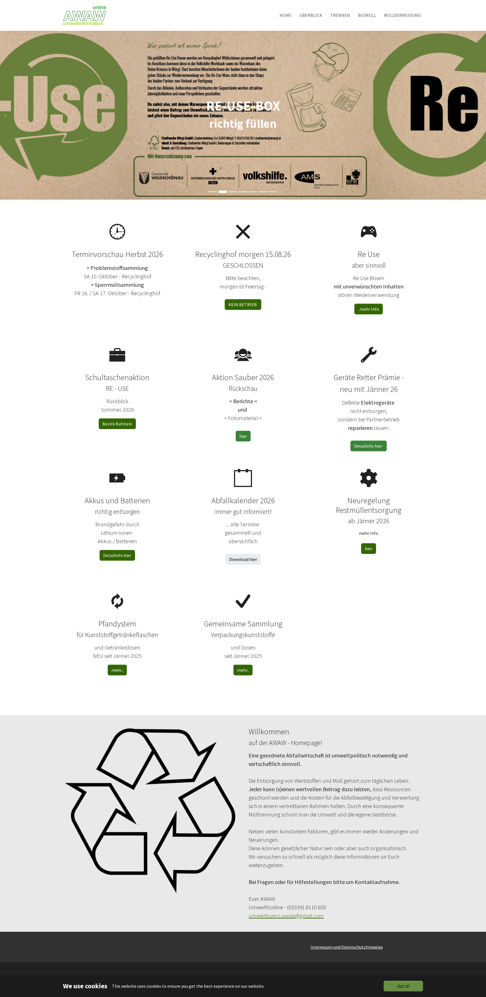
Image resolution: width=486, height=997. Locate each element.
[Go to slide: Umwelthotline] (263, 191)
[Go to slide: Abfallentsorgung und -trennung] (273, 191)
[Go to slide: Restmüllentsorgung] (253, 191)
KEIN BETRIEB (243, 304)
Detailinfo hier (117, 555)
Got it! (403, 986)
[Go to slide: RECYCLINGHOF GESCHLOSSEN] (212, 191)
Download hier (243, 559)
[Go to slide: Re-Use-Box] (223, 191)
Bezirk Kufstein (117, 424)
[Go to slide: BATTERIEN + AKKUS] (243, 191)
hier (243, 436)
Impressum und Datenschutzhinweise (346, 947)
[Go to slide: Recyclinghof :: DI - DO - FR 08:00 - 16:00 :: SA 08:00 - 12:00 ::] (233, 191)
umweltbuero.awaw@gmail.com (286, 915)
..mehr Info (368, 309)
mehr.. (117, 670)
